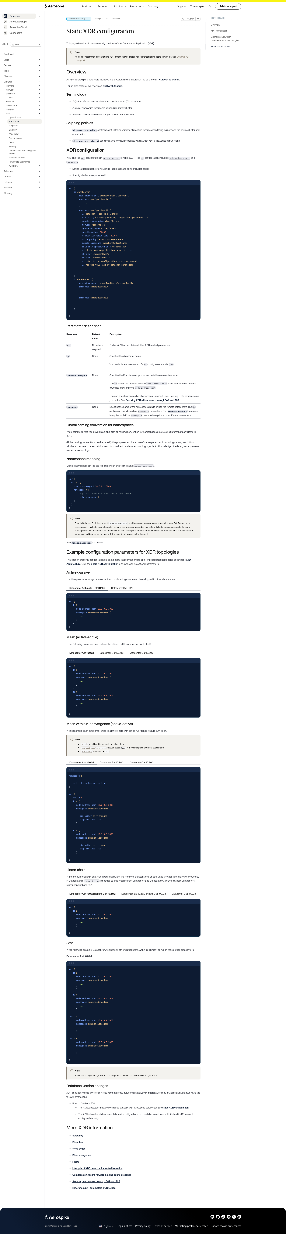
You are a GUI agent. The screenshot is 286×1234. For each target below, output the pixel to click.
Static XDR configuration (175, 1107)
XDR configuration (169, 79)
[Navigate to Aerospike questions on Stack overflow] (223, 1217)
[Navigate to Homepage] (54, 6)
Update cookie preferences (226, 1226)
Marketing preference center (191, 1226)
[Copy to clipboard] (197, 188)
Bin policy (77, 1142)
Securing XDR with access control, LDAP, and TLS (152, 400)
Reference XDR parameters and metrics (93, 1188)
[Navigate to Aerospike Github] (218, 1217)
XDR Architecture (112, 86)
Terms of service (162, 1226)
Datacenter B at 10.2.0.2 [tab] (123, 588)
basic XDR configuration (104, 564)
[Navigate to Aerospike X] (234, 1217)
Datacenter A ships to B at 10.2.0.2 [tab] (87, 588)
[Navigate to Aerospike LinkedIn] (239, 1217)
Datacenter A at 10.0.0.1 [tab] (81, 653)
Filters (75, 1162)
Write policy (78, 1148)
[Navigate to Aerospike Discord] (212, 1217)
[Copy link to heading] (88, 71)
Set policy (77, 1135)
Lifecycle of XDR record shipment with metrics (97, 1168)
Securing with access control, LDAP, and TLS (96, 1181)
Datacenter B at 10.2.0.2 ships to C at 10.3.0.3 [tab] (143, 894)
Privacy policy (142, 1226)
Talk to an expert (228, 6)
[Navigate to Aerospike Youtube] (229, 1217)
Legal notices (125, 1226)
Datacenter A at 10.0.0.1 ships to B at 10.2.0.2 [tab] (92, 894)
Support (181, 6)
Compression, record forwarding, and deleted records (101, 1175)
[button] (209, 6)
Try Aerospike (197, 6)
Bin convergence (81, 1155)
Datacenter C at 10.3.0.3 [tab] (141, 653)
